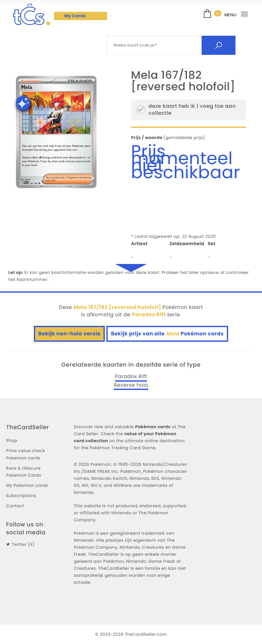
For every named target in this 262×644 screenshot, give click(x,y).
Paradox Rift (131, 376)
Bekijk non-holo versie (69, 333)
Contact (15, 506)
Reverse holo (131, 385)
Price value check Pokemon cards (25, 454)
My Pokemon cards (27, 485)
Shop (11, 440)
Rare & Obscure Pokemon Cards (23, 471)
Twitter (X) (23, 544)
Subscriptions (21, 496)
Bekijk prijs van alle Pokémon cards (167, 333)
